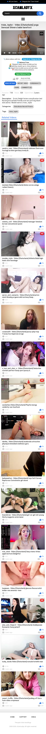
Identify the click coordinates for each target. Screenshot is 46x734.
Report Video (23, 83)
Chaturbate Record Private (23, 106)
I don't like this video (17, 79)
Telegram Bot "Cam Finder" (30, 1)
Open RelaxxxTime (23, 74)
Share (16, 87)
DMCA (33, 717)
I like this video (14, 79)
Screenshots (35, 83)
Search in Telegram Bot (32, 59)
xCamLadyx (20, 726)
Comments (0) (26, 87)
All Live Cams (13, 1)
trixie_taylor (13, 111)
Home (12, 717)
